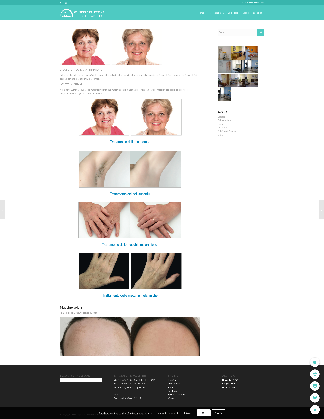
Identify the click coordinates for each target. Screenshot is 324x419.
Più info (218, 413)
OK (203, 413)
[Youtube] (66, 2)
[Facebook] (60, 2)
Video (220, 135)
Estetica (221, 116)
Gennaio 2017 (229, 387)
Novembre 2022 (230, 380)
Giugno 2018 (228, 383)
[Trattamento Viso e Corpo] (2, 209)
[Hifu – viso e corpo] (321, 209)
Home (220, 124)
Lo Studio (222, 127)
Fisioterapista (224, 120)
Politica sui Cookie (227, 131)
